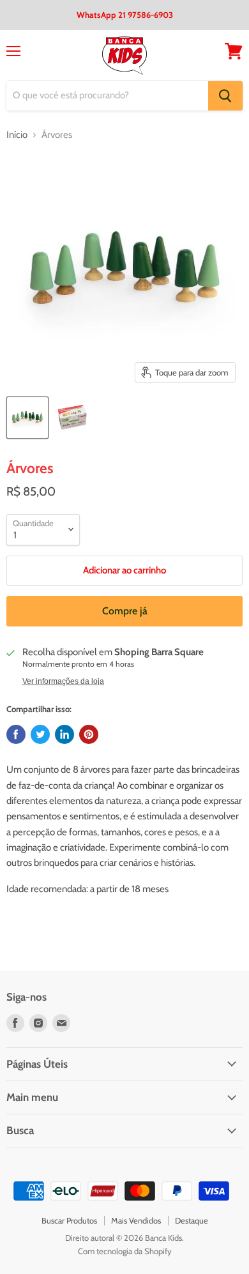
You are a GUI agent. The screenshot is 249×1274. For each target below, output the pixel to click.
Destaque (191, 1220)
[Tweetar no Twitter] (40, 734)
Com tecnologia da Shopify (125, 1251)
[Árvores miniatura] (27, 417)
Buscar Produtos (69, 1220)
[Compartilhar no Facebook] (16, 734)
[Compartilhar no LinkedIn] (64, 734)
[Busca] (225, 95)
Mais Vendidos (136, 1220)
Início (16, 135)
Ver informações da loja (63, 681)
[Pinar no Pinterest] (88, 734)
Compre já (124, 611)
